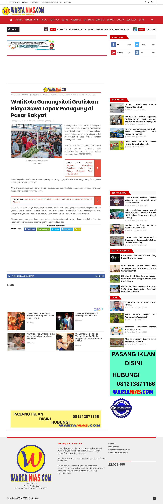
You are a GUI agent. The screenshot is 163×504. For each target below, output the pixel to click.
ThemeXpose (13, 501)
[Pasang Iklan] (56, 427)
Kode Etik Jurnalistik (118, 452)
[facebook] (145, 2)
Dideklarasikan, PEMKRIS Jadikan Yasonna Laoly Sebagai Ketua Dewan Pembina (83, 29)
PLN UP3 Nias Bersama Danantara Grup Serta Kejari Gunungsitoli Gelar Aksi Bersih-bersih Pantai (138, 289)
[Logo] (30, 481)
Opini (141, 20)
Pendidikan (76, 20)
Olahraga (131, 20)
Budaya (110, 20)
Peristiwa (54, 20)
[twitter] (148, 2)
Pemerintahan (32, 20)
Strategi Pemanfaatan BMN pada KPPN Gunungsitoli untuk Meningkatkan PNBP (140, 131)
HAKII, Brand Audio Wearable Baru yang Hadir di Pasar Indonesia (138, 256)
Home (13, 94)
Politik (19, 20)
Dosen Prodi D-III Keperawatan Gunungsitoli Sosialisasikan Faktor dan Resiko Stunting (140, 240)
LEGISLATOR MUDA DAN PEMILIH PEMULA (140, 303)
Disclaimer (34, 2)
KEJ (61, 2)
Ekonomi (100, 20)
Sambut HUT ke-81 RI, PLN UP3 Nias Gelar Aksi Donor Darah (140, 226)
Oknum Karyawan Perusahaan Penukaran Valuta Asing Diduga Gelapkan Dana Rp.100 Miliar (79, 168)
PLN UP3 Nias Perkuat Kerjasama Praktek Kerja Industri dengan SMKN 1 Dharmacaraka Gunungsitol (140, 119)
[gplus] (152, 2)
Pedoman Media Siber (49, 2)
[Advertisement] (56, 250)
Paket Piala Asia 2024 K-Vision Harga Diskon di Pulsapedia (140, 142)
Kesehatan (89, 20)
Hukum (44, 20)
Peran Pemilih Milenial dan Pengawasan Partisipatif (140, 315)
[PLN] (31, 49)
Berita (42, 29)
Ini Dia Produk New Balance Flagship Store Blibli (140, 105)
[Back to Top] (154, 498)
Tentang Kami (15, 2)
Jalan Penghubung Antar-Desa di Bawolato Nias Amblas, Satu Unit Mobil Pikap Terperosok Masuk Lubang (140, 214)
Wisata (120, 20)
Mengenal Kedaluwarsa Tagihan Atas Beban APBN (140, 328)
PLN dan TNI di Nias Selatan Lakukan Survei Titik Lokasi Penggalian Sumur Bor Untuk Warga (138, 278)
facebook (100, 276)
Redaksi (25, 2)
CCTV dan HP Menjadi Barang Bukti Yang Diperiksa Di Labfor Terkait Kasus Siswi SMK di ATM (138, 268)
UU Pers (67, 2)
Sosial (65, 20)
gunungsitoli (34, 94)
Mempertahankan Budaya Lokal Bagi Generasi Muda (140, 340)
